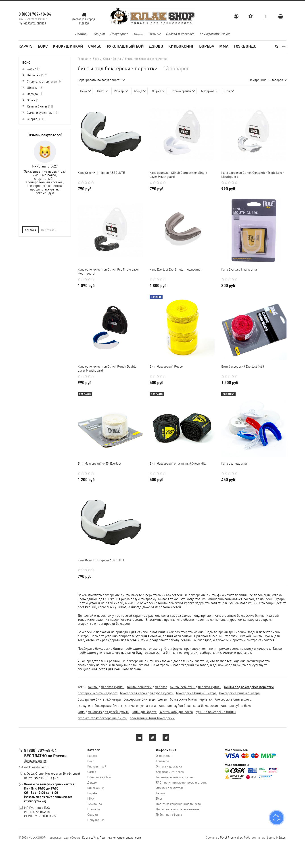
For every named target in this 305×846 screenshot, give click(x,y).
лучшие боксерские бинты (216, 712)
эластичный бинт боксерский (152, 718)
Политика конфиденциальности (178, 804)
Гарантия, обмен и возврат (174, 777)
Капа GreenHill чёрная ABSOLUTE (101, 172)
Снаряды (36, 119)
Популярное (119, 33)
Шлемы (34, 87)
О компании (164, 755)
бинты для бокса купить (106, 687)
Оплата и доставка (180, 33)
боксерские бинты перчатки (191, 699)
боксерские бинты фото (233, 699)
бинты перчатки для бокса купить (195, 687)
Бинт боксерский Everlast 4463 (242, 366)
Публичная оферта (169, 814)
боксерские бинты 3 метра (196, 693)
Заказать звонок (35, 23)
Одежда (34, 94)
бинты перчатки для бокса (147, 687)
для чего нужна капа (140, 705)
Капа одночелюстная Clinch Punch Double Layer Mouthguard (107, 368)
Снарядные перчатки (44, 81)
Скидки (99, 33)
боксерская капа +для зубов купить (146, 693)
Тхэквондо (245, 46)
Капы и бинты (39, 106)
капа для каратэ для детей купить (103, 712)
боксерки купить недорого (97, 693)
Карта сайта (90, 837)
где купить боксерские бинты (100, 705)
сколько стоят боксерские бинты (102, 718)
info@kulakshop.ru (37, 767)
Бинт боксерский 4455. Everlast (99, 463)
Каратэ (26, 46)
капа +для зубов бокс (174, 705)
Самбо (95, 46)
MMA (223, 46)
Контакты (162, 761)
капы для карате (144, 712)
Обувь (32, 100)
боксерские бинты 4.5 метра (99, 699)
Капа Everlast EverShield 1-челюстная (176, 269)
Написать (30, 229)
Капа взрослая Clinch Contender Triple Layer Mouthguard (252, 174)
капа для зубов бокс (236, 705)
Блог (159, 798)
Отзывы (154, 33)
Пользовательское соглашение (177, 809)
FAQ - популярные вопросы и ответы (181, 782)
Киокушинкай (68, 46)
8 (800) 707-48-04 (35, 14)
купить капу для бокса (176, 712)
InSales (281, 837)
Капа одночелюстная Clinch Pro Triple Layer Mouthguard (108, 271)
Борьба (206, 46)
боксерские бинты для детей (145, 699)
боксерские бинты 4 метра (239, 693)
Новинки (81, 33)
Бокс (43, 46)
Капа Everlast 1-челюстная (240, 269)
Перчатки (37, 75)
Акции (138, 33)
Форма (33, 69)
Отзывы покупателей (170, 788)
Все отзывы (48, 230)
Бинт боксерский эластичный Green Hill (178, 463)
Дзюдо (156, 46)
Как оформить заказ (215, 33)
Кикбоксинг (181, 46)
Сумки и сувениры (42, 112)
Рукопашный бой (125, 46)
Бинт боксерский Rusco (166, 366)
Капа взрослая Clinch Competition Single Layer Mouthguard (178, 174)
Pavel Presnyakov (231, 837)
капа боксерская (205, 705)
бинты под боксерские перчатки (249, 687)
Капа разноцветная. (235, 463)
